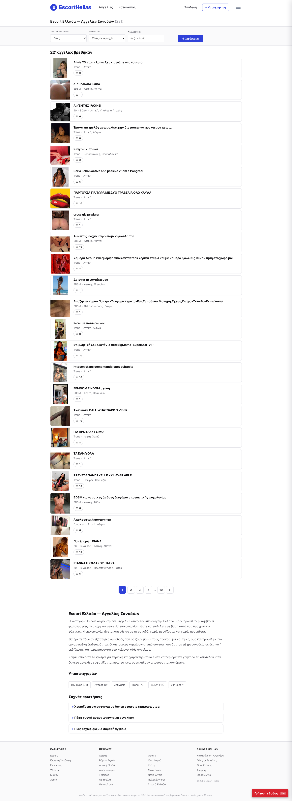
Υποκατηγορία (59, 31)
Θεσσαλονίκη (107, 784)
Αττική (103, 755)
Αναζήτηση (135, 32)
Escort (54, 755)
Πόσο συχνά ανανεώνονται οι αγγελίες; (104, 718)
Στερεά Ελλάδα (157, 784)
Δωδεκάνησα (107, 770)
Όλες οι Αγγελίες (207, 760)
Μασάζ (54, 774)
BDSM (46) (157, 684)
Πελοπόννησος (156, 779)
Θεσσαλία (105, 779)
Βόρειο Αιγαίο (107, 760)
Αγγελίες (106, 7)
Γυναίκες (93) (79, 684)
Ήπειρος (104, 774)
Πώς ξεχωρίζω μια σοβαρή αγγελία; (101, 729)
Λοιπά (53, 779)
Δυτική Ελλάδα (107, 765)
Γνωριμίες (56, 765)
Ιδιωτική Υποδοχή (60, 760)
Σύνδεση (190, 7)
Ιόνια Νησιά (154, 760)
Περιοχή (94, 31)
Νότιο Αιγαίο (155, 774)
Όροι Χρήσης (204, 765)
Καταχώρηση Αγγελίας (210, 755)
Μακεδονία (154, 770)
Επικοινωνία (204, 774)
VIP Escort (177, 684)
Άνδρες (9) (101, 684)
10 (161, 589)
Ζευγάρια (119, 684)
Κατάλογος (127, 7)
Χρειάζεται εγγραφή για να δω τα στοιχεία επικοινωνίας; (117, 706)
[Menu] (238, 7)
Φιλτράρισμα (190, 38)
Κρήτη (151, 765)
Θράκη (152, 755)
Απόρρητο (202, 770)
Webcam (55, 770)
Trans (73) (138, 684)
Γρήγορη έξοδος (269, 793)
